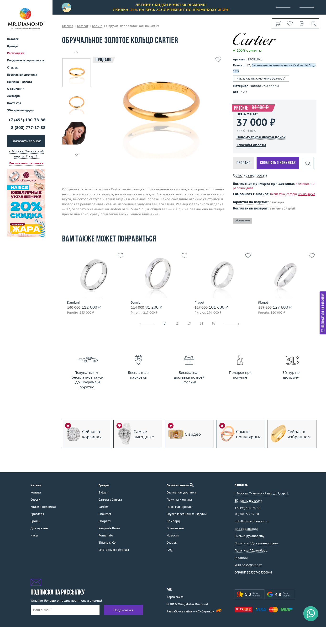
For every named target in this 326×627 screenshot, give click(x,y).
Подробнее (93, 288)
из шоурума (306, 194)
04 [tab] (201, 324)
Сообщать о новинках (278, 163)
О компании (15, 89)
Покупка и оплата (19, 82)
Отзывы (13, 67)
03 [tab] (189, 324)
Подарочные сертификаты (26, 60)
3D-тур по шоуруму (20, 110)
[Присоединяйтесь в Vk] (169, 589)
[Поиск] (313, 23)
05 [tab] (213, 324)
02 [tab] (177, 324)
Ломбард (13, 96)
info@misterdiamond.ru (252, 521)
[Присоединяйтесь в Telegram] (178, 589)
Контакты (14, 103)
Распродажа (16, 53)
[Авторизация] (301, 23)
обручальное (242, 220)
